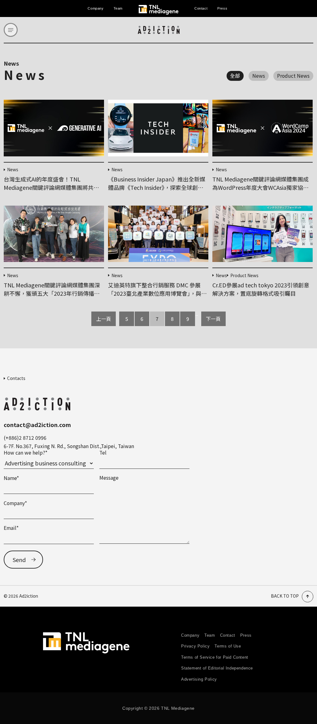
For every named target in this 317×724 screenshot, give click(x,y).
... (196, 314)
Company (95, 8)
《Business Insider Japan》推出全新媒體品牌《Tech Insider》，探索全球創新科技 (156, 187)
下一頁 (213, 318)
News (258, 75)
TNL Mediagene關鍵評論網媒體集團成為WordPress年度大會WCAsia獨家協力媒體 (260, 187)
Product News (293, 75)
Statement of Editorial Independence (217, 668)
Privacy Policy (195, 646)
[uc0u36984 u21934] (11, 30)
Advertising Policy (199, 679)
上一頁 (103, 318)
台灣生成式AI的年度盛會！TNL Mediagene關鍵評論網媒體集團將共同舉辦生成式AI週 (51, 187)
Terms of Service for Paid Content (214, 657)
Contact (200, 8)
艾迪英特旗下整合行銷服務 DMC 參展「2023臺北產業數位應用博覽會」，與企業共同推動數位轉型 (157, 293)
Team (118, 8)
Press (222, 8)
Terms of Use (228, 646)
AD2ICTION (159, 30)
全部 (235, 75)
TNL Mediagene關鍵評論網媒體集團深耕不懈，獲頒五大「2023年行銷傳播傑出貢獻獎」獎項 (52, 293)
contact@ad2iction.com (37, 425)
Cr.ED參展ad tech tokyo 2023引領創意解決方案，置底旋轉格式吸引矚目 (260, 289)
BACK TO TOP (285, 596)
